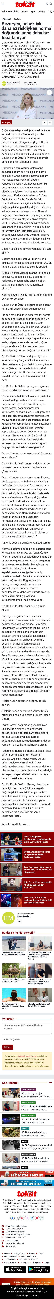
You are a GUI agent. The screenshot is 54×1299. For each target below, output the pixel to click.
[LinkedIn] (32, 1218)
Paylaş (8, 122)
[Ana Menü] (3, 4)
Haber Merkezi (24, 916)
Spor (33, 11)
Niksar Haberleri (28, 1103)
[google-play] (38, 1269)
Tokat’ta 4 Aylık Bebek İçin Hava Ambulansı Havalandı (13, 953)
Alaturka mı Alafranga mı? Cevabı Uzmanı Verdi (39, 1005)
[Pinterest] (22, 1218)
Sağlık (17, 19)
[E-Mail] (19, 922)
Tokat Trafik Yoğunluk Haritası (18, 1235)
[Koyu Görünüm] (47, 4)
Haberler (6, 19)
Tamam (34, 1296)
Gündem (25, 1129)
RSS (7, 1285)
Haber (25, 11)
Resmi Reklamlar (28, 1256)
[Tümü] (50, 1082)
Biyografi (25, 1262)
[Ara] (51, 4)
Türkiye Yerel (19, 1254)
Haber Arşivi (10, 1246)
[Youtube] (37, 1218)
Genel (41, 1254)
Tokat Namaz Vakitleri (15, 1232)
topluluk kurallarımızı (27, 1056)
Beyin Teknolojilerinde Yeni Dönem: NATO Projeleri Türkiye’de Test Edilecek (35, 1160)
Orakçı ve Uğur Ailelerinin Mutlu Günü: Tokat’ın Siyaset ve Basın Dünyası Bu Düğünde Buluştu (36, 1095)
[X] (17, 1218)
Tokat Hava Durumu (14, 1229)
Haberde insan (10, 1256)
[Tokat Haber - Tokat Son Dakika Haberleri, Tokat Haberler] (25, 3)
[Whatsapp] (41, 1218)
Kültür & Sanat (10, 1262)
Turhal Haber (9, 1259)
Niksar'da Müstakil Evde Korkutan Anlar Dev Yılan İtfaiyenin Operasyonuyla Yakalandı (36, 1108)
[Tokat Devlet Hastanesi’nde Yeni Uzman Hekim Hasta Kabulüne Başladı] (40, 970)
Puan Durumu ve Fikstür (15, 1237)
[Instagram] (27, 1218)
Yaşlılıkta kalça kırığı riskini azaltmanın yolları (13, 980)
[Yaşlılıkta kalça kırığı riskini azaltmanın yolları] (14, 970)
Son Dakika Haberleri (14, 1243)
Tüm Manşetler (11, 1240)
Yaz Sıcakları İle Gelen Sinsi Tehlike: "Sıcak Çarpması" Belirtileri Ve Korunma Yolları (40, 955)
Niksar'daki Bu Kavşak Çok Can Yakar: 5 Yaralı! (35, 1121)
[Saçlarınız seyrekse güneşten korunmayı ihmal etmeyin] (14, 995)
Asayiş (42, 11)
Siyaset (34, 1259)
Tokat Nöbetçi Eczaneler (16, 1226)
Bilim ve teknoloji (28, 1154)
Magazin (36, 1262)
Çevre (31, 1254)
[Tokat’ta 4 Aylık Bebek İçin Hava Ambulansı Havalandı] (14, 943)
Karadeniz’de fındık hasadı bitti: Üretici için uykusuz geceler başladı (34, 1134)
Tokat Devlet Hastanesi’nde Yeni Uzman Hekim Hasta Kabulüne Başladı (39, 981)
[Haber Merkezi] (8, 917)
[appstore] (15, 1269)
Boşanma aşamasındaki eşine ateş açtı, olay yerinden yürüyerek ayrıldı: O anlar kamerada (36, 1147)
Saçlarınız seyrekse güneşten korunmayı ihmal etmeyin (13, 1006)
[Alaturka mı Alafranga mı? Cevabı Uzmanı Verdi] (40, 995)
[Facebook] (12, 1218)
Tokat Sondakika (10, 11)
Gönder (7, 1047)
